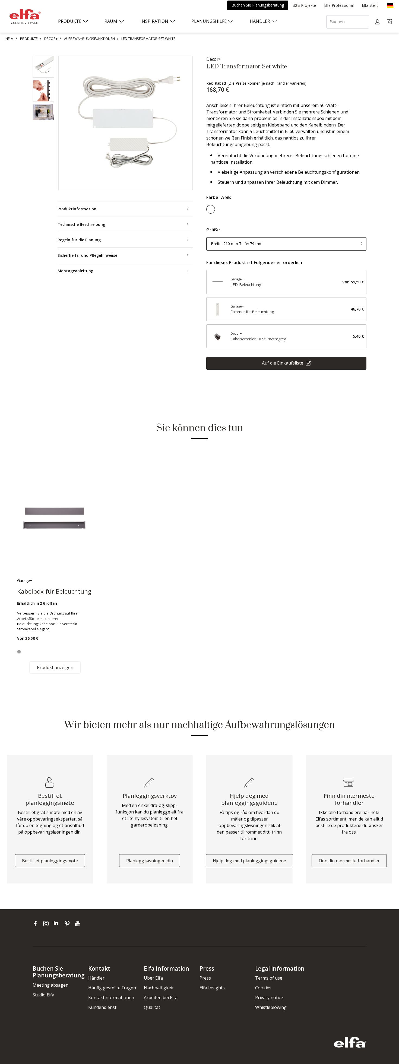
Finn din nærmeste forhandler (349, 861)
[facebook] (36, 923)
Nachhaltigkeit (159, 988)
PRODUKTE (29, 38)
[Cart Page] (390, 22)
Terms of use (268, 978)
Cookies (263, 988)
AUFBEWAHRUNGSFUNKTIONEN (89, 38)
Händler (96, 978)
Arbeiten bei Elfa (161, 997)
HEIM (9, 38)
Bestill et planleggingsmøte (50, 861)
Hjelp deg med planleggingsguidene (249, 861)
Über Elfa (153, 978)
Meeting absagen (50, 985)
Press (205, 978)
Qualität (152, 1007)
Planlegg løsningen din (149, 861)
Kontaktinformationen (111, 997)
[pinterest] (68, 923)
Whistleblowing (271, 1007)
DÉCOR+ (51, 38)
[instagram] (47, 923)
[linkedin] (58, 923)
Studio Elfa (43, 995)
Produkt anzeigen (55, 667)
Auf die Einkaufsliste (283, 363)
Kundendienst (102, 1007)
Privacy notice (269, 997)
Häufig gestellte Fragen (112, 988)
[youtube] (78, 923)
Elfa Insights (212, 988)
